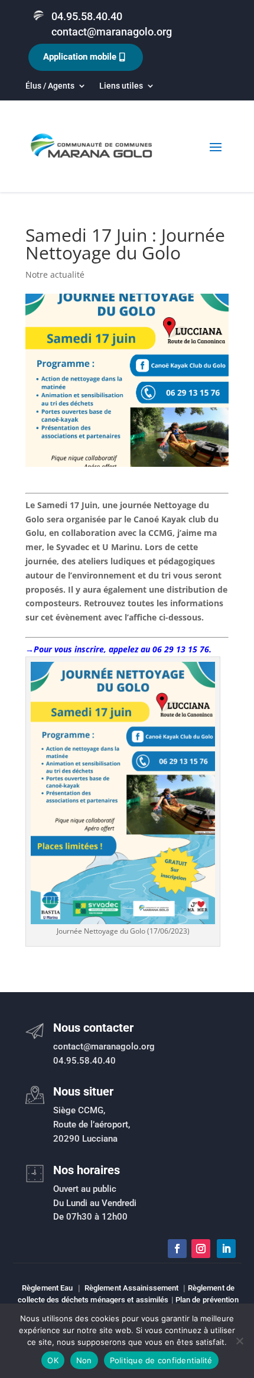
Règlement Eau (47, 1287)
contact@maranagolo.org (111, 31)
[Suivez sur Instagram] (200, 1248)
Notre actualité (54, 274)
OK (52, 1360)
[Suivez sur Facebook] (177, 1248)
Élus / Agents (49, 86)
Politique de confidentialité (161, 1360)
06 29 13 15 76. (181, 649)
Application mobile (79, 56)
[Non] (239, 1341)
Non (84, 1360)
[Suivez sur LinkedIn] (226, 1248)
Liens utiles (121, 86)
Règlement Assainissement (131, 1287)
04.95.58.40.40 (86, 16)
